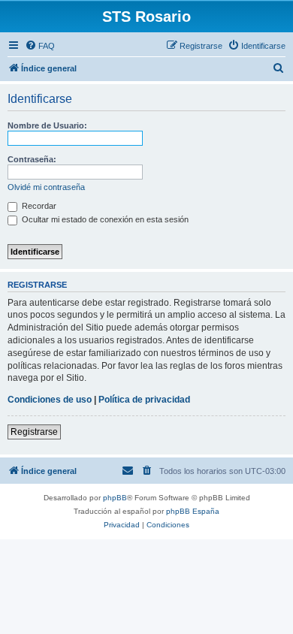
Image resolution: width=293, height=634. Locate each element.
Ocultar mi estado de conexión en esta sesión (104, 219)
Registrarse (34, 432)
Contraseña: (32, 159)
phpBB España (192, 511)
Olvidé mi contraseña (46, 187)
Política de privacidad (144, 399)
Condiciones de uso (50, 399)
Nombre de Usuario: (47, 125)
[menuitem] (40, 46)
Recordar (38, 205)
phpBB (115, 498)
